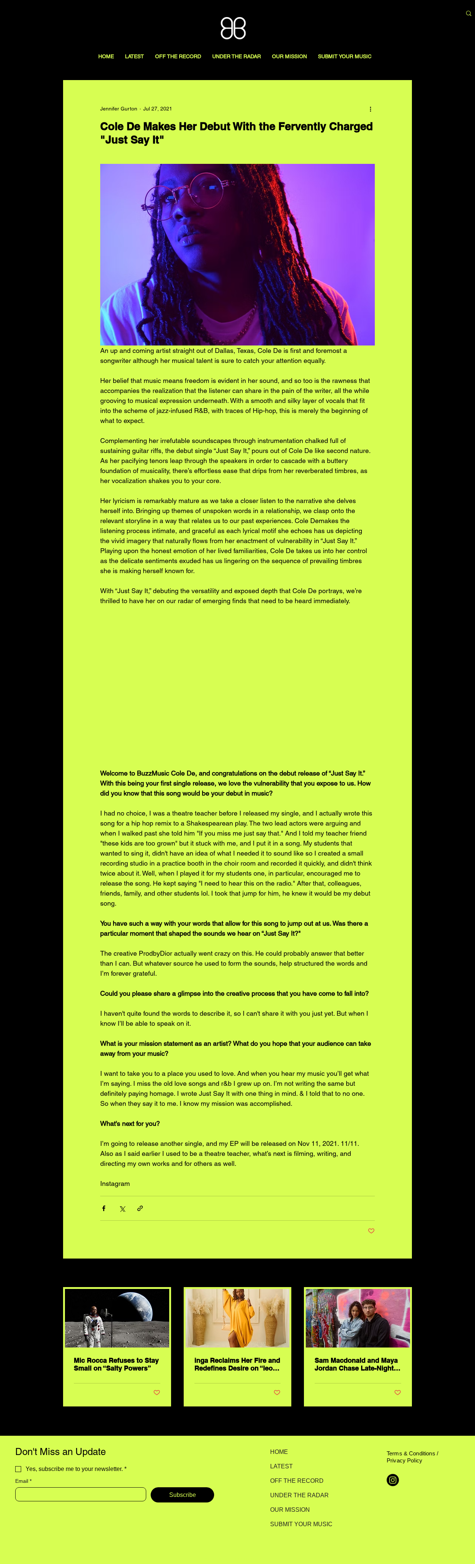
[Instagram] (393, 1480)
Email (23, 1481)
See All (404, 1273)
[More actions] (370, 108)
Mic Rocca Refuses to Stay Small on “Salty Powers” (116, 1364)
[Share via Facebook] (103, 1208)
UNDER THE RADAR (296, 1495)
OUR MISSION (290, 1510)
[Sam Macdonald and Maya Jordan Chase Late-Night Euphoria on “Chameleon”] (358, 1318)
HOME (279, 1452)
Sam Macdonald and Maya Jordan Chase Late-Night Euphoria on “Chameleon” (356, 1364)
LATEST (281, 1466)
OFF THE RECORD (296, 1481)
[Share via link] (140, 1208)
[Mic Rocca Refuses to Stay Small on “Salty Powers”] (117, 1318)
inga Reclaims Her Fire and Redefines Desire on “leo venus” (237, 1364)
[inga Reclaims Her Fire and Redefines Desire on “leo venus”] (238, 1318)
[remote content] (237, 687)
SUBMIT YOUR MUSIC (296, 1524)
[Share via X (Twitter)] (121, 1208)
